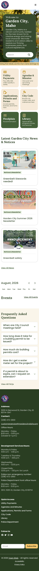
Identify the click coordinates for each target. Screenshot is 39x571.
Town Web (13, 558)
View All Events (31, 297)
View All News (7, 268)
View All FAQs (7, 384)
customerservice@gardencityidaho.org (19, 423)
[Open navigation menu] (35, 4)
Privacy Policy (19, 564)
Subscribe (31, 546)
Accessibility (19, 561)
